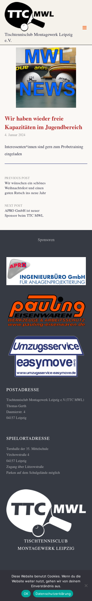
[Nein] (85, 585)
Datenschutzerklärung (53, 594)
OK (26, 594)
